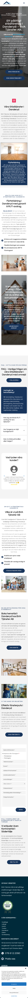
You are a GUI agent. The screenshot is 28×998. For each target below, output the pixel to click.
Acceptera (14, 984)
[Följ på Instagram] (14, 100)
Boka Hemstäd (14, 647)
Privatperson (7, 756)
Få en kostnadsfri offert (14, 570)
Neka (14, 988)
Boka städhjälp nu (14, 71)
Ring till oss (14, 862)
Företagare (7, 758)
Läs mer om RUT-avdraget (14, 327)
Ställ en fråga (14, 380)
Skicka (21, 809)
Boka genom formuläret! (13, 78)
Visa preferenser (14, 992)
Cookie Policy (14, 996)
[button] (25, 968)
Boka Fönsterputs (14, 734)
